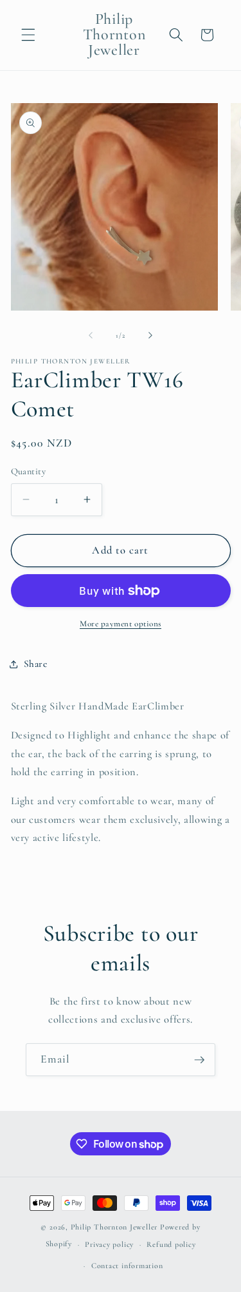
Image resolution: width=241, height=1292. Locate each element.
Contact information (127, 1265)
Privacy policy (109, 1244)
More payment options (120, 624)
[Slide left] (90, 336)
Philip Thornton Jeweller (115, 1226)
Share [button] (36, 664)
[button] (28, 34)
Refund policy (171, 1244)
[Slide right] (150, 336)
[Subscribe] (199, 1060)
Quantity (28, 471)
